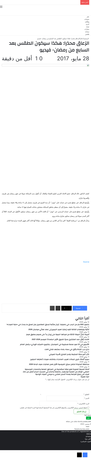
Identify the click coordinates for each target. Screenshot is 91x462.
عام (88, 17)
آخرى (87, 24)
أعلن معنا (88, 439)
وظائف (87, 22)
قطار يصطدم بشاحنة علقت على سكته (78, 421)
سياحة (87, 32)
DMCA (88, 434)
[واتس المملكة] (79, 12)
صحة (87, 27)
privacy (88, 436)
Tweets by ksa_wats (81, 429)
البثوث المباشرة (86, 441)
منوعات (86, 19)
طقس (87, 34)
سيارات (86, 29)
